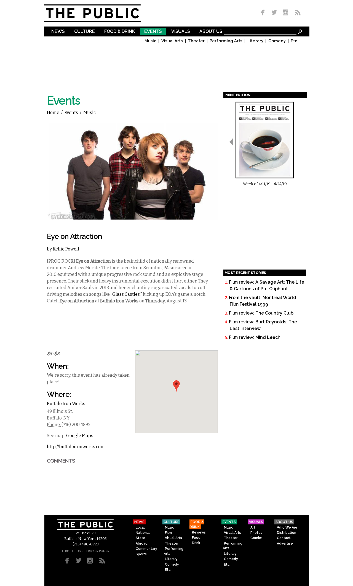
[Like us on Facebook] (264, 12)
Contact (284, 538)
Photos (256, 533)
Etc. (294, 41)
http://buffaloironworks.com (76, 446)
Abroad (142, 543)
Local (140, 527)
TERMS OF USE (71, 551)
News (58, 31)
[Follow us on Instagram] (285, 12)
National (143, 533)
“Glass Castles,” (126, 294)
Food (196, 538)
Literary (255, 41)
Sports (141, 554)
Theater (196, 41)
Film (168, 533)
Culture (84, 31)
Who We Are (287, 527)
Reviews (199, 532)
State (140, 538)
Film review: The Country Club (261, 313)
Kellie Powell (66, 249)
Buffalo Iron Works (66, 403)
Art (252, 527)
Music (150, 41)
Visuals (180, 31)
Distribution (286, 533)
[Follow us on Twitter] (274, 12)
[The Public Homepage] (99, 13)
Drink (196, 543)
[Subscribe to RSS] (296, 12)
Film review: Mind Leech (254, 337)
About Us (210, 31)
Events (153, 31)
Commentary (146, 549)
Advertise (285, 543)
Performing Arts (226, 41)
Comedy (277, 41)
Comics (256, 538)
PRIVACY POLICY (97, 551)
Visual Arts (172, 41)
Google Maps (79, 435)
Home (53, 112)
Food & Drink (119, 31)
